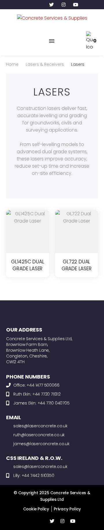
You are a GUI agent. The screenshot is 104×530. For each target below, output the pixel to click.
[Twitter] (51, 4)
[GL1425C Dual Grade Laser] (27, 231)
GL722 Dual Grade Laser (77, 265)
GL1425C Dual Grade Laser (27, 265)
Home (12, 64)
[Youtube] (75, 4)
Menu (51, 41)
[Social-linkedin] (27, 4)
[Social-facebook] (39, 4)
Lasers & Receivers (45, 64)
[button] (11, 41)
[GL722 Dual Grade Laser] (76, 231)
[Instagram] (63, 4)
